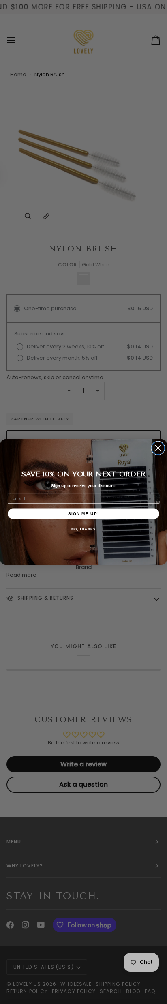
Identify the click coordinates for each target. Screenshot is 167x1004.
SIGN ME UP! (83, 513)
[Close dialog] (158, 448)
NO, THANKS (83, 529)
